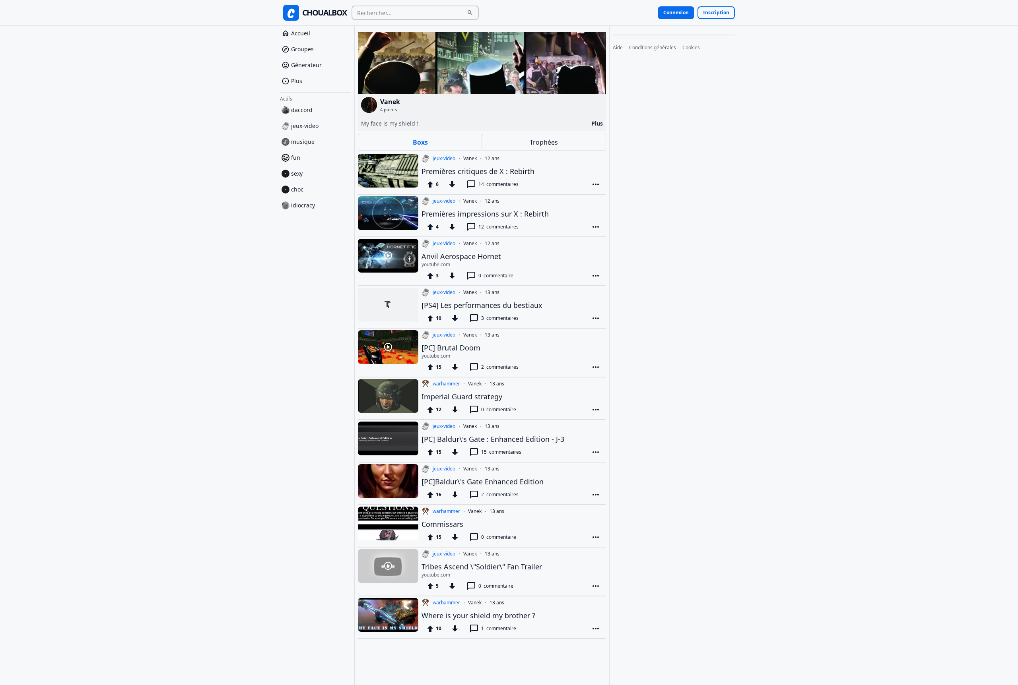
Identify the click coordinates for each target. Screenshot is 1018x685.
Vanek (470, 158)
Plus (296, 81)
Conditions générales (652, 48)
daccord (302, 110)
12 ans (492, 158)
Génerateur (306, 65)
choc (297, 189)
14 (498, 184)
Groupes (302, 49)
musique (303, 141)
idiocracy (303, 205)
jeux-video (305, 126)
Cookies (691, 48)
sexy (297, 173)
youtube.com (436, 264)
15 (501, 452)
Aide (618, 48)
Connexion (676, 12)
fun (295, 157)
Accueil (300, 33)
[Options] (595, 184)
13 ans (492, 292)
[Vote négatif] (452, 184)
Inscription (716, 12)
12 (498, 226)
